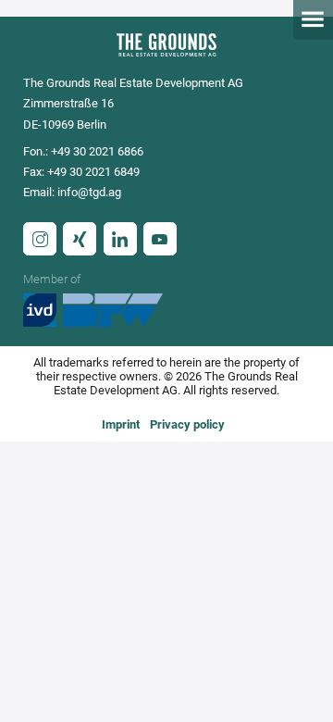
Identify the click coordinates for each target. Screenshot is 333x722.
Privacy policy (187, 424)
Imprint (121, 424)
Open (313, 20)
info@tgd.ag (89, 192)
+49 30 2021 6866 (97, 151)
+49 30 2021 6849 (93, 172)
